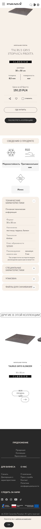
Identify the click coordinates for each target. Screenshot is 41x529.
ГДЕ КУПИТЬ (20, 110)
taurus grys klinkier (20, 366)
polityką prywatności (23, 519)
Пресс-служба (27, 477)
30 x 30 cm (20, 71)
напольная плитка (20, 362)
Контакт (24, 480)
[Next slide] (25, 399)
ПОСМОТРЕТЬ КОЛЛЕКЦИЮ (20, 120)
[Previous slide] (16, 399)
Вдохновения (20, 456)
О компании (26, 474)
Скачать (4, 474)
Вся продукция (21, 393)
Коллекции (20, 453)
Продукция (20, 450)
